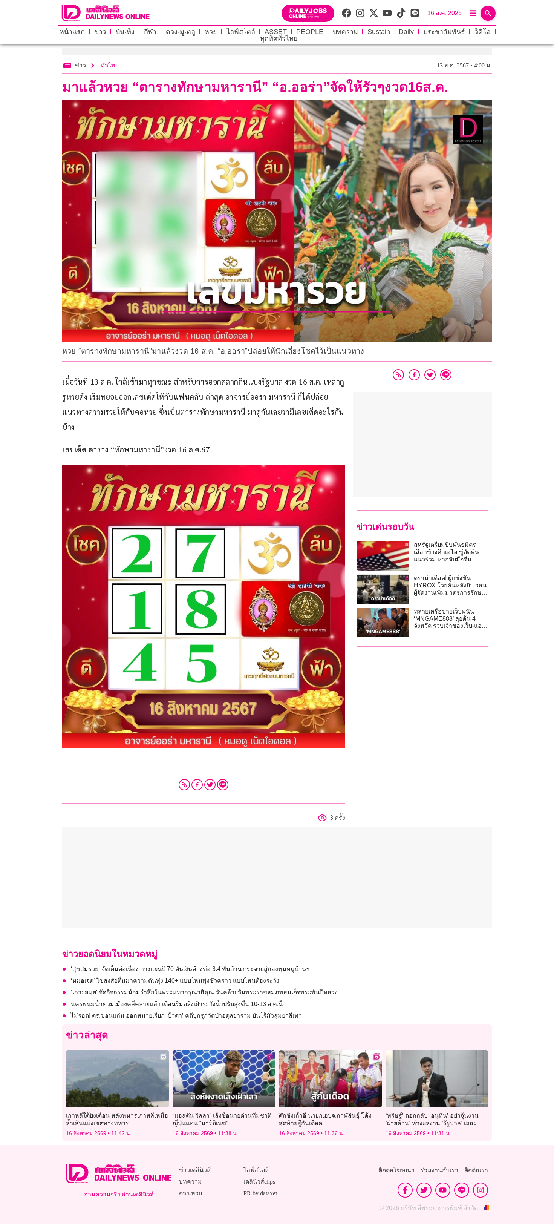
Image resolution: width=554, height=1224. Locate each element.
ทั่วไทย (110, 65)
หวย (211, 31)
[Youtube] (442, 1190)
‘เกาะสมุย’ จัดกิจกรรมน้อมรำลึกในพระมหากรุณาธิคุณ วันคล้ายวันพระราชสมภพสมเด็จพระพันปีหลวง (204, 992)
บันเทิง (125, 31)
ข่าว (100, 31)
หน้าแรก (72, 31)
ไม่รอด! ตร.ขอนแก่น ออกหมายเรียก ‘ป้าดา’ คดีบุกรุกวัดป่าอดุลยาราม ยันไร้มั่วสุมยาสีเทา (186, 1015)
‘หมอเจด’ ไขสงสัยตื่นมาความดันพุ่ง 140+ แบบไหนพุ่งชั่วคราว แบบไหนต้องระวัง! (176, 980)
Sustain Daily (390, 31)
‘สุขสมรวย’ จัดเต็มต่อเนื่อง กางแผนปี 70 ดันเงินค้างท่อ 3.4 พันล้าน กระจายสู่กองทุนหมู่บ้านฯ (190, 969)
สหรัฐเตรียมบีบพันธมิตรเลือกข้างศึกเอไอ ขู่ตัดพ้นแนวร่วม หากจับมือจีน (446, 551)
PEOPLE (309, 31)
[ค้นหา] (488, 13)
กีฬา (150, 31)
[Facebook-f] (405, 1190)
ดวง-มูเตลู (180, 31)
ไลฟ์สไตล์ (240, 31)
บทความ (345, 31)
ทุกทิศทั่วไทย (279, 38)
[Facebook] (197, 784)
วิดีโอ (482, 31)
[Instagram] (480, 1190)
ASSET (276, 31)
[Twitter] (210, 784)
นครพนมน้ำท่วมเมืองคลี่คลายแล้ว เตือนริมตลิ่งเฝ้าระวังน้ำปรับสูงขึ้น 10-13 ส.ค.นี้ (177, 1004)
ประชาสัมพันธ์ (444, 31)
